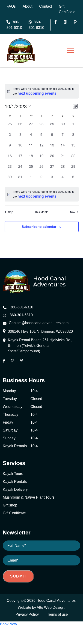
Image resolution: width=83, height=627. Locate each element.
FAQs (11, 6)
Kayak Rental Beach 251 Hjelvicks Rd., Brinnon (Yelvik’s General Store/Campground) (40, 345)
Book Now (8, 624)
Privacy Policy (27, 614)
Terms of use (57, 614)
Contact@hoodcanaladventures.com (38, 323)
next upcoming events (37, 93)
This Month (41, 212)
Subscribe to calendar (39, 226)
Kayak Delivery (15, 489)
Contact (45, 6)
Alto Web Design (50, 607)
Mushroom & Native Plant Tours (28, 497)
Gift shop (10, 505)
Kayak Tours (13, 474)
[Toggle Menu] (70, 50)
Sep (10, 212)
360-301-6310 (14, 25)
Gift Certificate (14, 513)
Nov (72, 212)
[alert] (42, 194)
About (27, 6)
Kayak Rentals (15, 482)
